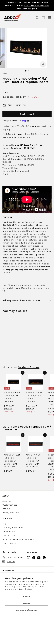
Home (4, 73)
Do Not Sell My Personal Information (19, 539)
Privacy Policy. (24, 589)
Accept (26, 596)
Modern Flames (28, 367)
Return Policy (8, 531)
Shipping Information (12, 527)
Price (5, 92)
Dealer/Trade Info (10, 512)
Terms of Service (10, 543)
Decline (26, 603)
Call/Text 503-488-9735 (36, 5)
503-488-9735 (23, 126)
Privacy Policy (8, 535)
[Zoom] (43, 64)
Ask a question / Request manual (21, 300)
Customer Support (11, 505)
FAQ (4, 523)
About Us (6, 501)
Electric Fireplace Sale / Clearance (26, 428)
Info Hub (6, 509)
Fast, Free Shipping (12, 134)
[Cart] (43, 17)
